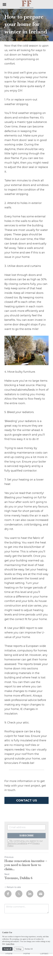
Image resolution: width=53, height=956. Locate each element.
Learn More (10, 944)
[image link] (26, 4)
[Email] (40, 893)
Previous (8, 857)
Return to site (14, 887)
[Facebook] (7, 893)
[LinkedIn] (29, 893)
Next (6, 874)
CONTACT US (26, 800)
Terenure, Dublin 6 (18, 878)
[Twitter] (18, 893)
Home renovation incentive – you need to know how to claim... (25, 865)
